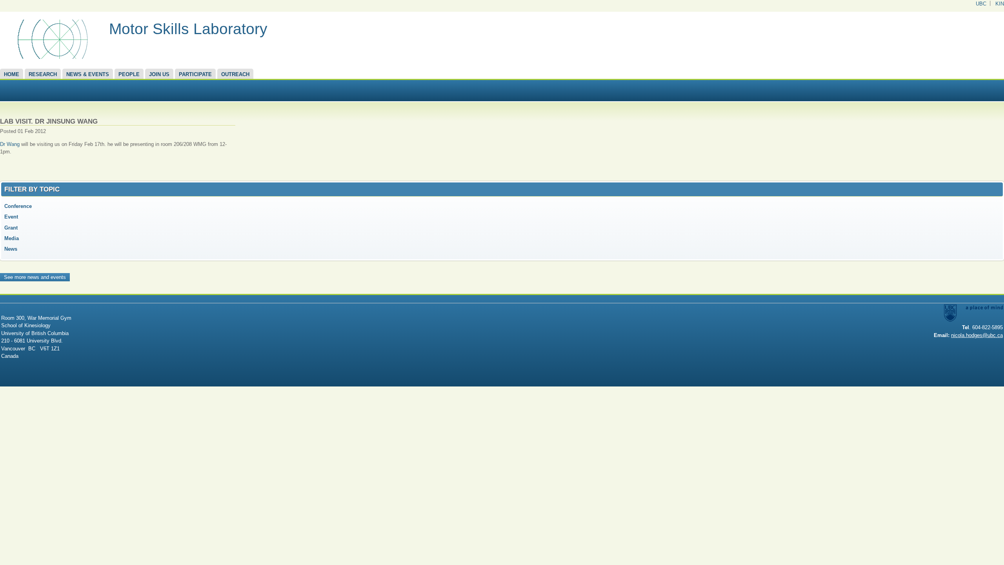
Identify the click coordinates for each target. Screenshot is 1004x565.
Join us (159, 74)
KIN (999, 4)
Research (43, 74)
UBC (981, 4)
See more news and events (35, 277)
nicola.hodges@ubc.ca (977, 335)
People (129, 74)
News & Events (87, 74)
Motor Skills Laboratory (188, 28)
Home (11, 74)
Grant (11, 228)
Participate (195, 74)
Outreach (235, 74)
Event (11, 217)
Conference (18, 206)
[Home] (51, 57)
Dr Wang (10, 144)
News (10, 249)
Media (11, 238)
